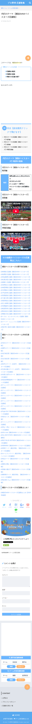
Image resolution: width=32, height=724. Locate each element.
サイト (4, 606)
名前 (4, 589)
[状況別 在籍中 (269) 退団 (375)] (16, 662)
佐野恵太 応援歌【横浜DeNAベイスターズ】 (16, 285)
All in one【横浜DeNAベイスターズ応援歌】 (16, 432)
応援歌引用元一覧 (7, 705)
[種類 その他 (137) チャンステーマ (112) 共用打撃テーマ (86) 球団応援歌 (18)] (16, 676)
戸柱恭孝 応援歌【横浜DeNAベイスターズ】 (16, 293)
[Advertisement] (16, 40)
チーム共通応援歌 (15, 552)
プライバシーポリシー (9, 702)
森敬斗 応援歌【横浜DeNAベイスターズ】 (15, 282)
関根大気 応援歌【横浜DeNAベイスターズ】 (16, 314)
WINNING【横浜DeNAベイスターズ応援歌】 (16, 445)
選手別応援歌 (8, 719)
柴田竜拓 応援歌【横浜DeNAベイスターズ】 (16, 300)
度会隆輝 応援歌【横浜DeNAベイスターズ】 (16, 277)
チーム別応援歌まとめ (22, 719)
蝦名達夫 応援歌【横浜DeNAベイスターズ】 (16, 311)
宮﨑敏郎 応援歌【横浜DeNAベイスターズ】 (16, 306)
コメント (5, 575)
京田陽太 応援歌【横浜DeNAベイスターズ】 (16, 290)
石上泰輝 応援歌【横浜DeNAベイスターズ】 (16, 303)
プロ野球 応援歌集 (16, 3)
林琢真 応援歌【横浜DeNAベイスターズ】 (15, 271)
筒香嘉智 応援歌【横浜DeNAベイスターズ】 (16, 295)
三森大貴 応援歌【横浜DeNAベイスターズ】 (16, 298)
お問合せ (5, 698)
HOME (17, 715)
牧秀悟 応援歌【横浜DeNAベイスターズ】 (15, 274)
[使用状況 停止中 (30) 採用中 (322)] (25, 676)
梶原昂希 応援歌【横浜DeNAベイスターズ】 (16, 308)
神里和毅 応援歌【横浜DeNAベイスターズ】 (16, 287)
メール (4, 598)
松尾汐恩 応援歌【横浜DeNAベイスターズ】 (16, 279)
